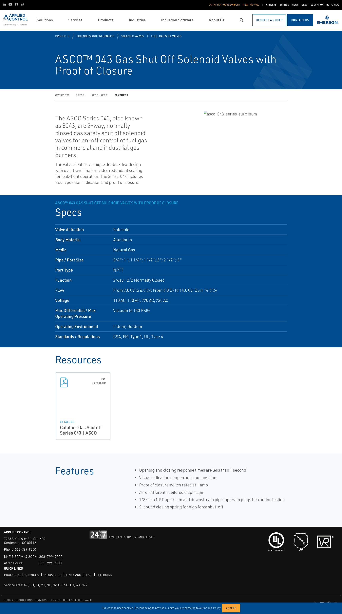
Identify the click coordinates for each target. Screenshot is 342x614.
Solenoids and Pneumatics (95, 36)
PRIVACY (41, 600)
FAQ (89, 575)
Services (32, 575)
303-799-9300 (25, 549)
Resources (99, 95)
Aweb (88, 600)
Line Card (73, 575)
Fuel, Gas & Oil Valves (166, 36)
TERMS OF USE (58, 600)
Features (121, 95)
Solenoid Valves (132, 36)
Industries (52, 575)
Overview (62, 95)
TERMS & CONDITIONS (18, 600)
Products (62, 36)
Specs (80, 95)
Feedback (104, 575)
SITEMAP (76, 600)
